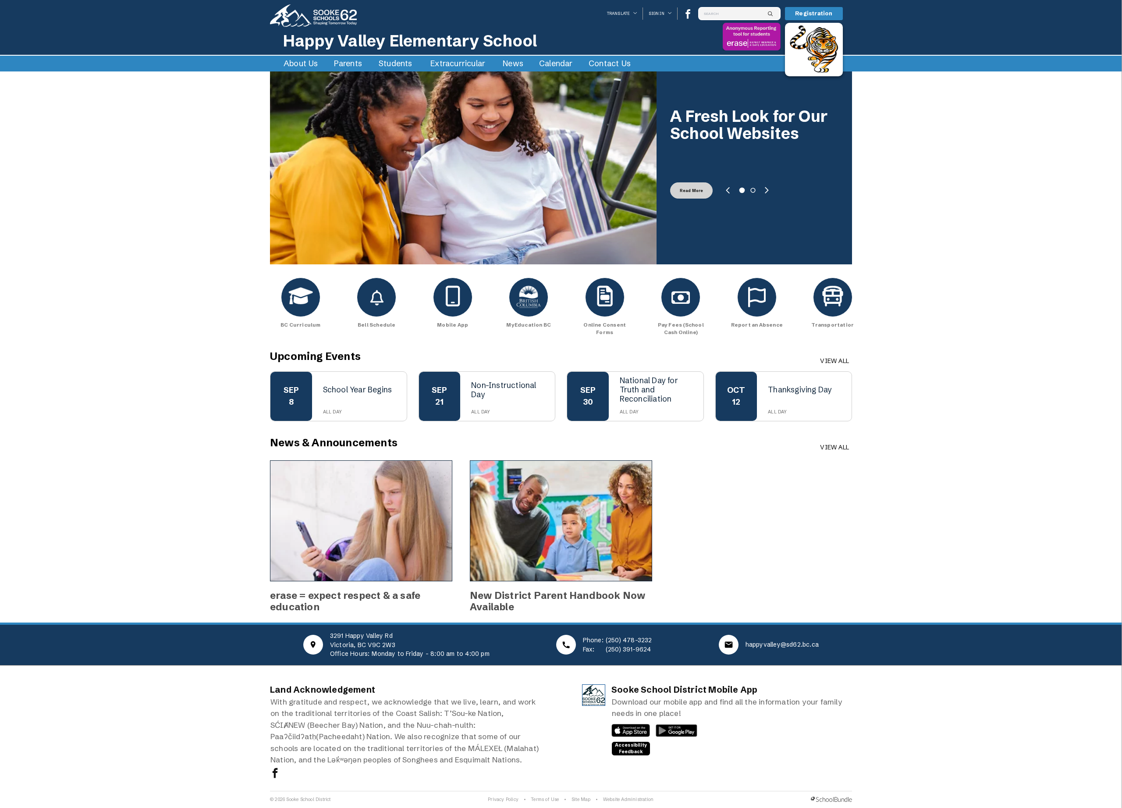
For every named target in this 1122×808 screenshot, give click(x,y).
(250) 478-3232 (629, 640)
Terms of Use (545, 799)
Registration (813, 13)
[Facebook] (687, 13)
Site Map (581, 799)
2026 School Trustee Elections (749, 125)
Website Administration (628, 799)
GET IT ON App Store (626, 732)
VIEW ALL (834, 361)
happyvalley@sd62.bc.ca (782, 644)
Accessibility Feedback (631, 748)
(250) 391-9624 (628, 649)
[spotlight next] (766, 190)
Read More (691, 190)
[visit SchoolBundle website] (831, 799)
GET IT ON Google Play (671, 732)
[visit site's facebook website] (275, 773)
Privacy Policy (503, 799)
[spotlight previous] (728, 190)
